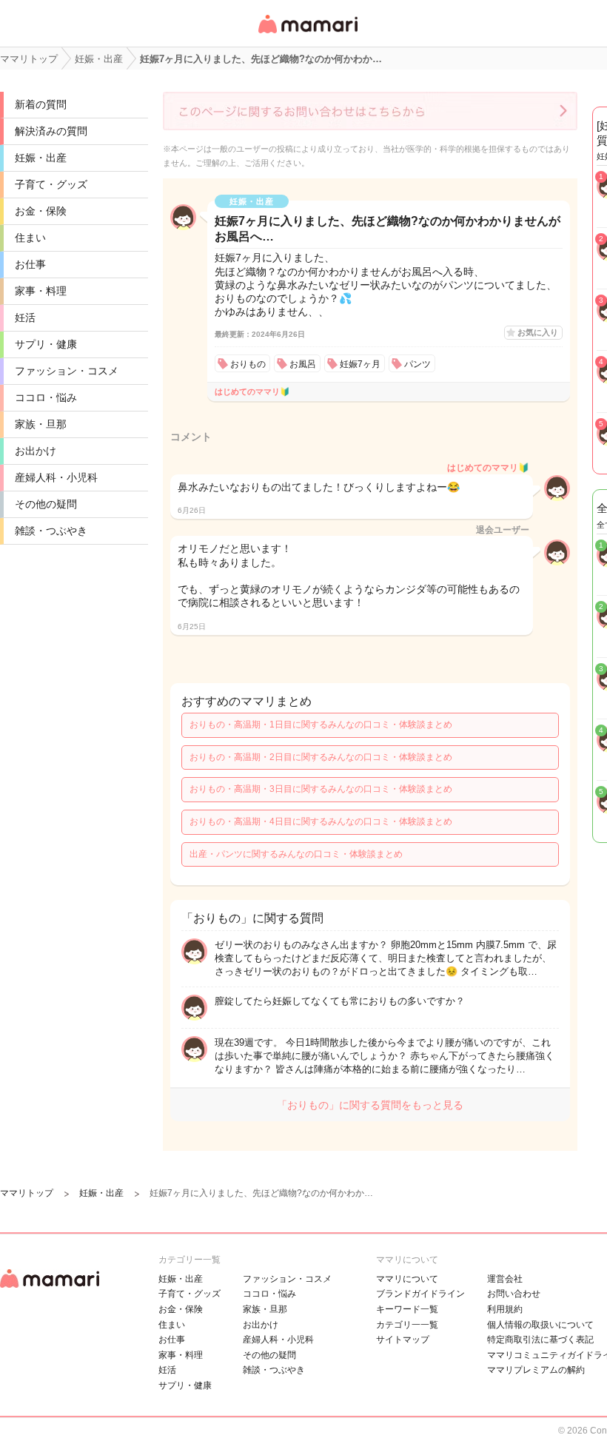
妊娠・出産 (41, 158)
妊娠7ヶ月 (360, 364)
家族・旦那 (41, 424)
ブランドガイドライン (420, 1293)
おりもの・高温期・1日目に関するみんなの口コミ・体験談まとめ (321, 724)
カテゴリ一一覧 (407, 1325)
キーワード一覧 (407, 1309)
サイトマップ (402, 1339)
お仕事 (30, 264)
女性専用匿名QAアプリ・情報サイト (307, 34)
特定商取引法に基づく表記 (540, 1339)
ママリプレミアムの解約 (536, 1370)
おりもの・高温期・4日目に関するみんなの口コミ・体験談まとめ (321, 821)
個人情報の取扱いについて (540, 1325)
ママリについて (407, 1279)
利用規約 (505, 1309)
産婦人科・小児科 (56, 477)
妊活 (25, 317)
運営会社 (505, 1279)
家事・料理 (41, 291)
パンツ (417, 364)
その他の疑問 (46, 504)
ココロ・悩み (46, 397)
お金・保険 (41, 211)
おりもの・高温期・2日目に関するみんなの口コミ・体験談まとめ (321, 757)
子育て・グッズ (51, 184)
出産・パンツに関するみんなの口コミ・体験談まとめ (296, 854)
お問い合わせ (513, 1293)
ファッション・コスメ (66, 371)
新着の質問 (41, 104)
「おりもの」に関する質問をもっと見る (370, 1105)
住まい (30, 237)
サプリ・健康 (46, 344)
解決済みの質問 (51, 131)
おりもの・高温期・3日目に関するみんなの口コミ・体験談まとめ (321, 789)
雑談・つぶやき (51, 531)
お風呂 (302, 364)
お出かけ (35, 451)
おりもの (248, 364)
